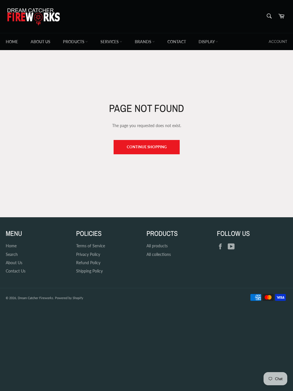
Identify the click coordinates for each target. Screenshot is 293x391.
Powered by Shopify (69, 298)
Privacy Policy (88, 254)
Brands (143, 41)
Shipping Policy (89, 270)
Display (207, 41)
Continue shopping (147, 147)
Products (74, 41)
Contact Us (15, 270)
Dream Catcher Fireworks (35, 298)
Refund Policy (88, 262)
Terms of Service (90, 245)
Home (12, 41)
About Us (40, 41)
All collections (158, 254)
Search (12, 254)
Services (110, 41)
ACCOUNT (278, 41)
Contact (176, 41)
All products (157, 245)
